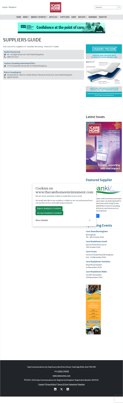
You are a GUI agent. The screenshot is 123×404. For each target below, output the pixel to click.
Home (18, 17)
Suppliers (64, 17)
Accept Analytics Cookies (49, 213)
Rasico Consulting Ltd (12, 72)
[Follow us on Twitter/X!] (61, 389)
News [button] (25, 17)
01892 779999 (63, 371)
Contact (41, 385)
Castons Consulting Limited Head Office (19, 63)
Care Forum (91, 251)
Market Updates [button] (38, 17)
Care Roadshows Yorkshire (98, 261)
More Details (42, 220)
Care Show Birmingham (97, 231)
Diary (73, 17)
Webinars (93, 17)
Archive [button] (81, 17)
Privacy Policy (51, 385)
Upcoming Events (99, 225)
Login (4, 7)
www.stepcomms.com (61, 376)
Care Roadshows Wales (96, 271)
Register (12, 7)
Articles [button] (53, 17)
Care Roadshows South (96, 241)
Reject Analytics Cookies (49, 208)
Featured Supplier (99, 180)
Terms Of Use (62, 385)
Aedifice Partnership (12, 52)
